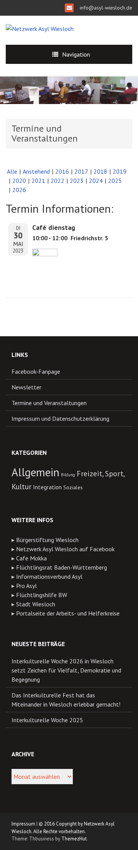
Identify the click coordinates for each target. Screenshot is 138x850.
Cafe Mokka (31, 558)
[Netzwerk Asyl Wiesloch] (40, 28)
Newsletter (26, 387)
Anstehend (36, 171)
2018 (100, 171)
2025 (115, 180)
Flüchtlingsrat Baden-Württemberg (61, 567)
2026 (19, 190)
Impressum (23, 824)
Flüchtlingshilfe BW (41, 595)
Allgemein (35, 472)
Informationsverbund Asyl (49, 576)
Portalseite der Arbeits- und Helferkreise (68, 613)
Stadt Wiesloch (35, 604)
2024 (96, 180)
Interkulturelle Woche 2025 (47, 720)
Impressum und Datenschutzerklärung (60, 418)
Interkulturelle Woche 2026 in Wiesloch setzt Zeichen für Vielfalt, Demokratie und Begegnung (66, 670)
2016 (62, 171)
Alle (12, 171)
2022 (57, 180)
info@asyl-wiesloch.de (105, 7)
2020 (19, 180)
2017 (81, 171)
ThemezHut (74, 838)
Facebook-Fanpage (36, 371)
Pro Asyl (26, 585)
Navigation (76, 54)
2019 (120, 171)
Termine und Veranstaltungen (49, 403)
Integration (47, 487)
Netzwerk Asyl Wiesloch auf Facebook (65, 549)
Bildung (68, 474)
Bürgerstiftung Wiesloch (47, 540)
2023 (77, 180)
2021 (38, 180)
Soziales (73, 487)
